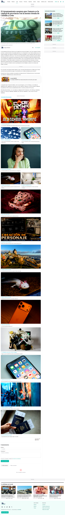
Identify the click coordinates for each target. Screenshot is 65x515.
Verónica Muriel (40, 498)
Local (58, 18)
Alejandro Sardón (8, 498)
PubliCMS (19, 509)
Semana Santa (50, 1)
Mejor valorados (14, 465)
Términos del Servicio (46, 506)
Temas (35, 507)
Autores (35, 506)
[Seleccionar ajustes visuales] (61, 2)
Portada (8, 1)
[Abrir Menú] (63, 2)
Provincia (58, 40)
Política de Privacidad (46, 507)
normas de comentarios (17, 458)
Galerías (13, 1)
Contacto (43, 504)
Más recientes (5, 465)
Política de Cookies (45, 509)
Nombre (2, 447)
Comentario (3, 451)
